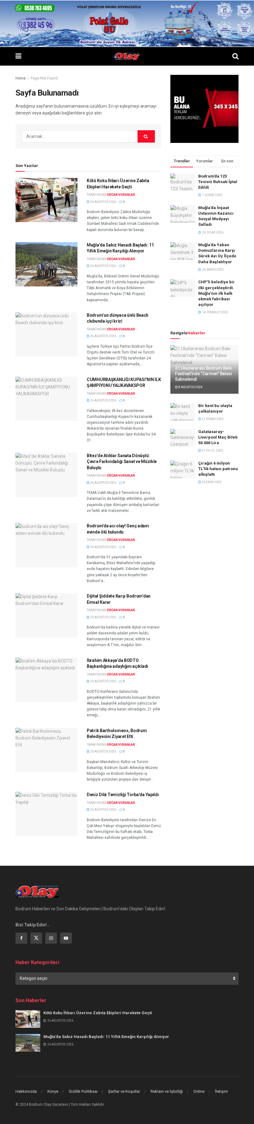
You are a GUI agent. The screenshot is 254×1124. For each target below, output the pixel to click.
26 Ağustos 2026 (103, 202)
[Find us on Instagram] (51, 938)
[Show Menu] (18, 56)
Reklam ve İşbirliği (167, 1091)
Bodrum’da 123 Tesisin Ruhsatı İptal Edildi (217, 182)
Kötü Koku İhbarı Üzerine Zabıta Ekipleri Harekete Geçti (97, 1012)
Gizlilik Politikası (83, 1091)
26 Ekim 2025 (211, 482)
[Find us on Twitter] (36, 938)
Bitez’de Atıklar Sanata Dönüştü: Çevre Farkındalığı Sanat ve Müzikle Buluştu (122, 461)
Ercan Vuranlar (121, 194)
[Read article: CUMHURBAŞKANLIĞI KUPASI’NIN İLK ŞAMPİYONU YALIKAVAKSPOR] (46, 399)
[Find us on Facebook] (21, 938)
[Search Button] (235, 56)
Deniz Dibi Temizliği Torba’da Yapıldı (123, 794)
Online (198, 1091)
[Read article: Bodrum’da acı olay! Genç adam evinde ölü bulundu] (46, 545)
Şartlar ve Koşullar (124, 1091)
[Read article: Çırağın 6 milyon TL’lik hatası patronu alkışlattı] (182, 469)
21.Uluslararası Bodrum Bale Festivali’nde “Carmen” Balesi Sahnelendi (203, 374)
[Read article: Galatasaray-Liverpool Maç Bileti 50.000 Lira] (182, 438)
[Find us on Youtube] (66, 938)
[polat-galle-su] (127, 23)
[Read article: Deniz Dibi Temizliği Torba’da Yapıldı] (46, 814)
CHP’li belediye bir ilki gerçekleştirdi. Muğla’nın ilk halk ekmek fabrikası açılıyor (216, 293)
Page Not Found (44, 78)
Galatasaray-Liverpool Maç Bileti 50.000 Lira (218, 437)
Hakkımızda (26, 1091)
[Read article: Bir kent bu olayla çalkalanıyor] (182, 412)
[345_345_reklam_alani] (204, 108)
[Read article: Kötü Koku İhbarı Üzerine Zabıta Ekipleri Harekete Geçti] (46, 200)
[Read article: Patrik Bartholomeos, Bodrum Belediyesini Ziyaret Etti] (46, 750)
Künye (52, 1091)
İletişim (221, 1091)
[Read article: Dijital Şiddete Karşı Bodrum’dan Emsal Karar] (46, 615)
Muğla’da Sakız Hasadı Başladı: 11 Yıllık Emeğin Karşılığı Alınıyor (106, 1036)
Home (20, 78)
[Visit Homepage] (127, 56)
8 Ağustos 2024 (190, 387)
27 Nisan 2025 (212, 419)
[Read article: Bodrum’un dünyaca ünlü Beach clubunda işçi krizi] (46, 334)
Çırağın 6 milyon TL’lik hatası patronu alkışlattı (218, 469)
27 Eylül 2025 (212, 450)
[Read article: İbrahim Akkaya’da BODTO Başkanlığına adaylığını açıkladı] (46, 680)
